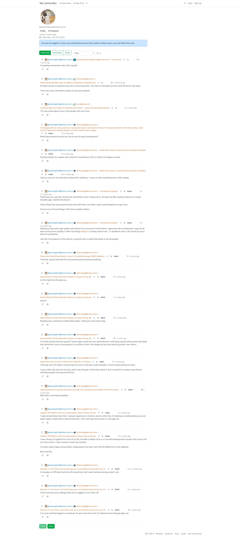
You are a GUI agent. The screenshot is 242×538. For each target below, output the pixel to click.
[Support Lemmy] (86, 3)
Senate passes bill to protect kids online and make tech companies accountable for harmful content (79, 390)
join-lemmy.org (194, 533)
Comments (57, 52)
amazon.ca (85, 231)
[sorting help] (98, 53)
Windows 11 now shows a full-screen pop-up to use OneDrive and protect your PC (73, 469)
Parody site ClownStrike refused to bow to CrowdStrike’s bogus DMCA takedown (72, 256)
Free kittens (116, 60)
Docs (177, 533)
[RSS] (100, 53)
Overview (45, 52)
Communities (65, 3)
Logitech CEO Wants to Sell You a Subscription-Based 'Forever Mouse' (68, 413)
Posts (67, 52)
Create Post (78, 3)
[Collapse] (42, 60)
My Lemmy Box (48, 3)
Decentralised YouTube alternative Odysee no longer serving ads (65, 277)
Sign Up (197, 3)
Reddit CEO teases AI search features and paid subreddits (123, 150)
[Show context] (124, 60)
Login (190, 3)
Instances (168, 533)
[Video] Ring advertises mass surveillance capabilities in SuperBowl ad (68, 83)
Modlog (159, 533)
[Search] (185, 3)
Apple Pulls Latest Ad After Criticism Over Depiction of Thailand (65, 362)
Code (183, 533)
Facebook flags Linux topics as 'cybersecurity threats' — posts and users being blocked (75, 108)
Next (51, 526)
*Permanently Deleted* (109, 191)
